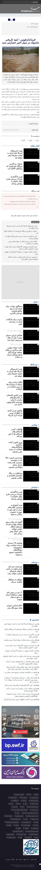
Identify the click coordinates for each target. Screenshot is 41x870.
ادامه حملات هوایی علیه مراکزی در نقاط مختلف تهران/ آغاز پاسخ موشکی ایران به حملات (14, 352)
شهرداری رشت (26, 825)
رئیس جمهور (35, 819)
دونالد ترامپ (9, 816)
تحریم (11, 803)
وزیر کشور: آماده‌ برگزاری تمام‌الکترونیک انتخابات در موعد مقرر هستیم (15, 447)
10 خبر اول (35, 222)
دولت (17, 813)
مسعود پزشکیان (34, 834)
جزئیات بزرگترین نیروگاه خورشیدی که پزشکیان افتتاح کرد (14, 166)
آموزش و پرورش (19, 794)
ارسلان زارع (24, 797)
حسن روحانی (35, 809)
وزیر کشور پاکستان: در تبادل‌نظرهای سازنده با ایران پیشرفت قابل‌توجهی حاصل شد (14, 400)
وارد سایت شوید (27, 215)
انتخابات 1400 (34, 803)
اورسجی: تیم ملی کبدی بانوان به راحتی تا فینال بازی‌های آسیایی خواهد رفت (23, 258)
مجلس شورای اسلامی (32, 831)
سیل (37, 140)
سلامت (36, 825)
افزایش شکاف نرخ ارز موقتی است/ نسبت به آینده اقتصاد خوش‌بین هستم (22, 689)
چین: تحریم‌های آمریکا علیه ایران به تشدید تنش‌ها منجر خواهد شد (22, 227)
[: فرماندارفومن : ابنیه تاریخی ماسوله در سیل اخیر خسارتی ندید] (3, 20)
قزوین (9, 825)
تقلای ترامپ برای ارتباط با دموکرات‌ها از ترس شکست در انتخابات (23, 242)
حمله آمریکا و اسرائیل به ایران (20, 809)
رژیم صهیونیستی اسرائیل (12, 822)
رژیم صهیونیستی (26, 822)
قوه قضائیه (35, 828)
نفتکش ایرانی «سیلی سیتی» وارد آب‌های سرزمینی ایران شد (14, 337)
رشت (26, 819)
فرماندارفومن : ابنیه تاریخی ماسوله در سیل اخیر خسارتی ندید (20, 41)
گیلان (23, 140)
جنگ (23, 806)
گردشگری (28, 837)
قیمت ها (19, 859)
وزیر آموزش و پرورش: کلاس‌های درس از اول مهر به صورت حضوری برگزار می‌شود (21, 248)
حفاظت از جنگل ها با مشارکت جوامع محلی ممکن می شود (21, 673)
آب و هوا (26, 859)
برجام (18, 803)
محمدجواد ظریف (18, 831)
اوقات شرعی (10, 859)
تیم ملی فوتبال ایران (33, 806)
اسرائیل (24, 800)
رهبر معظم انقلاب (16, 819)
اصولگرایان (15, 800)
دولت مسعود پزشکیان (32, 816)
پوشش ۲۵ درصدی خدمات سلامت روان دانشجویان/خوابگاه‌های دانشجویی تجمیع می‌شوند (22, 695)
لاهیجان (26, 828)
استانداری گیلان (34, 800)
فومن (30, 140)
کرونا (37, 837)
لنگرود (18, 828)
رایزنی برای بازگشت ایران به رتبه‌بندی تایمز (14, 321)
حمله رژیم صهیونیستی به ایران (30, 813)
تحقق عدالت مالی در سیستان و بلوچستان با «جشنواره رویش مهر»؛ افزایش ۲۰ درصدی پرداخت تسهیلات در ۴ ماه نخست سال (21, 680)
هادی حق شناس (22, 834)
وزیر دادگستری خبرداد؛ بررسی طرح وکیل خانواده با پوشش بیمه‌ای (21, 237)
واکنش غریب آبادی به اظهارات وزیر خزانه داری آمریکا (14, 413)
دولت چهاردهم (19, 816)
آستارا (36, 794)
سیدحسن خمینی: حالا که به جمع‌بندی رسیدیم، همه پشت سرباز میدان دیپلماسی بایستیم (14, 462)
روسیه (36, 822)
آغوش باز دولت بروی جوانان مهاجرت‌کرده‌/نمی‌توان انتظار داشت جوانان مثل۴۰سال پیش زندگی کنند (22, 668)
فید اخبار (34, 859)
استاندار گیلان (13, 797)
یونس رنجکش (11, 837)
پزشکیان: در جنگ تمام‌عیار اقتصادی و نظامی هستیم (14, 475)
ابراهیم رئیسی (34, 797)
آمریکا (29, 794)
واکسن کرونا (11, 834)
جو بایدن (15, 806)
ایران (25, 803)
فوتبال (16, 825)
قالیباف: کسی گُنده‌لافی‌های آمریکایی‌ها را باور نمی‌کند (21, 685)
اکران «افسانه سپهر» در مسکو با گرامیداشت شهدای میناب (21, 253)
